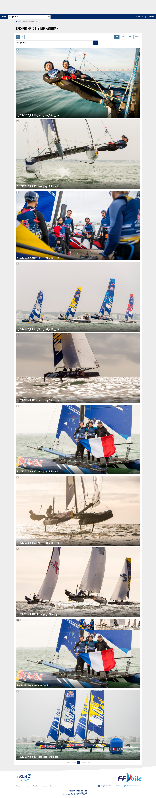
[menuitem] (19, 21)
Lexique (45, 786)
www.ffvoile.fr (89, 795)
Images (136, 37)
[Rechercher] (49, 16)
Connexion (139, 16)
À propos (18, 786)
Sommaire (53, 786)
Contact (27, 786)
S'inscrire (151, 16)
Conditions (36, 786)
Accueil (19, 21)
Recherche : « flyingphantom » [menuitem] (31, 21)
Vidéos (122, 37)
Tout (116, 37)
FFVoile (126, 6)
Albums (130, 37)
